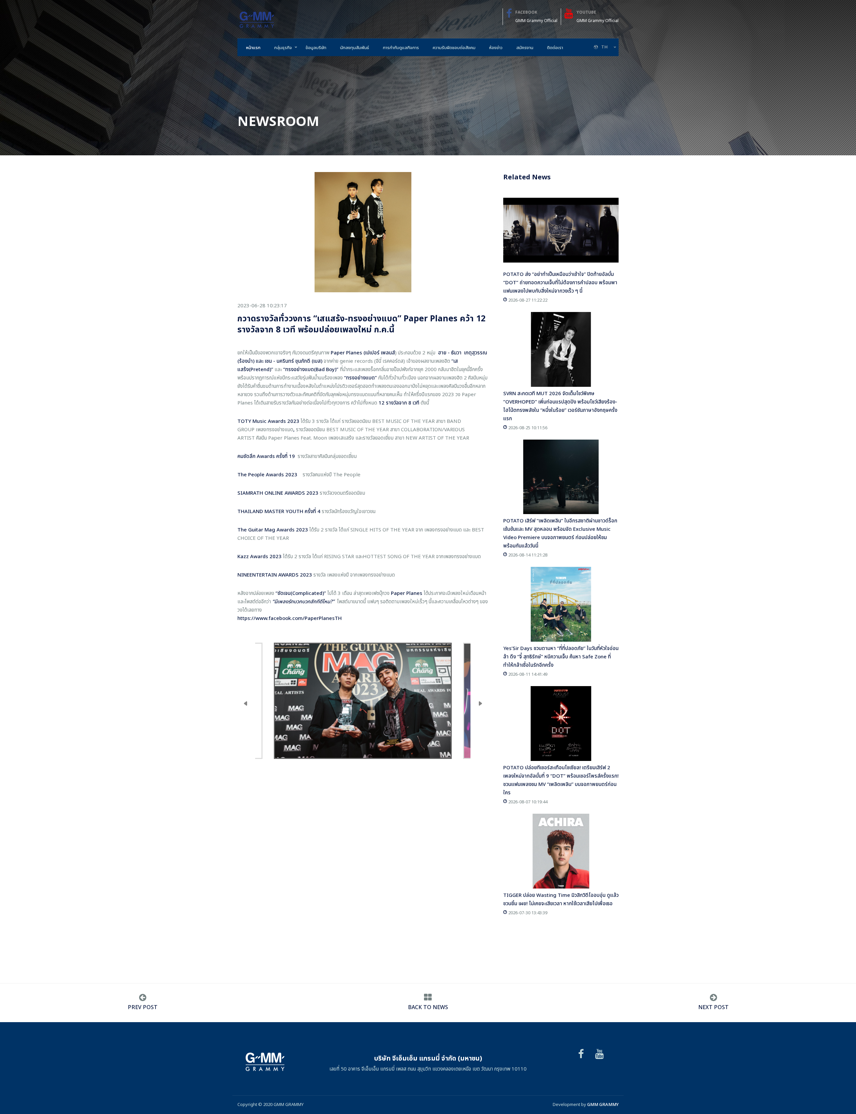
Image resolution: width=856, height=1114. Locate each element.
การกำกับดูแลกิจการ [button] (401, 47)
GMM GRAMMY (603, 1104)
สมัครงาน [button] (524, 47)
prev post (142, 1007)
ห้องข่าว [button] (496, 47)
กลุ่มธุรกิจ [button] (283, 47)
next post (713, 1007)
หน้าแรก (253, 47)
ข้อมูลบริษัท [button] (316, 47)
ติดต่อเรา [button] (555, 47)
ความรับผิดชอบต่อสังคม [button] (454, 47)
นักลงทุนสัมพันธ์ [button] (354, 47)
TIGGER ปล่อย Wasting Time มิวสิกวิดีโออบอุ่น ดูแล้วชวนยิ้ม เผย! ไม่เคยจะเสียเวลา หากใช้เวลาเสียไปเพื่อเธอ (561, 900)
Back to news (428, 1007)
